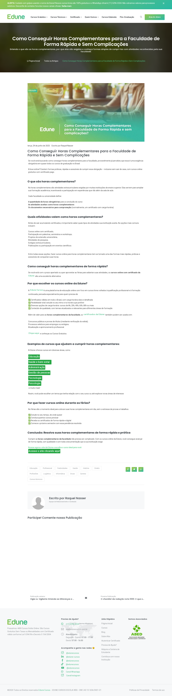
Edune (31, 276)
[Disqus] (86, 554)
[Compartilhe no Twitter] (134, 469)
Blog (103, 632)
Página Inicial (34, 61)
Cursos (104, 628)
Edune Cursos (36, 290)
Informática (60, 474)
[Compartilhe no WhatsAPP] (140, 469)
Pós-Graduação (127, 17)
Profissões (34, 474)
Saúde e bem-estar (39, 362)
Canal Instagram (73, 675)
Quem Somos (91, 17)
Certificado (75, 17)
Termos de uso (158, 690)
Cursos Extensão (109, 17)
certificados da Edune (94, 314)
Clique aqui (33, 333)
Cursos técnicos (36, 479)
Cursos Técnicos (58, 17)
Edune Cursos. (45, 690)
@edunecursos (72, 653)
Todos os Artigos (51, 61)
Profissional (47, 468)
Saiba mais (66, 6)
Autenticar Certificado (110, 641)
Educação (32, 90)
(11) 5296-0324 (115, 3)
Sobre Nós (105, 636)
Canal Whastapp (73, 672)
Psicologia (34, 383)
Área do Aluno (155, 17)
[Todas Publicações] (86, 597)
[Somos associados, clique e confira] (138, 630)
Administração (36, 367)
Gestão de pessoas (39, 372)
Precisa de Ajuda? (109, 645)
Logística (47, 474)
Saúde (75, 468)
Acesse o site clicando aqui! (44, 451)
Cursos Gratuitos (38, 17)
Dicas (72, 474)
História (86, 468)
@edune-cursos (73, 657)
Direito (97, 468)
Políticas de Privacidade (139, 690)
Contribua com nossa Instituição (110, 658)
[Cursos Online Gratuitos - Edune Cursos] (17, 17)
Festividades (62, 468)
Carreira (83, 474)
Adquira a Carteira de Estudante (110, 650)
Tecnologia (35, 378)
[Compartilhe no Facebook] (128, 469)
